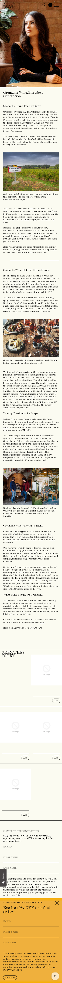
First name (10, 857)
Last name (10, 868)
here (42, 622)
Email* (7, 847)
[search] (44, 4)
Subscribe (10, 977)
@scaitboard (36, 628)
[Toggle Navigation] (56, 5)
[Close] (57, 903)
